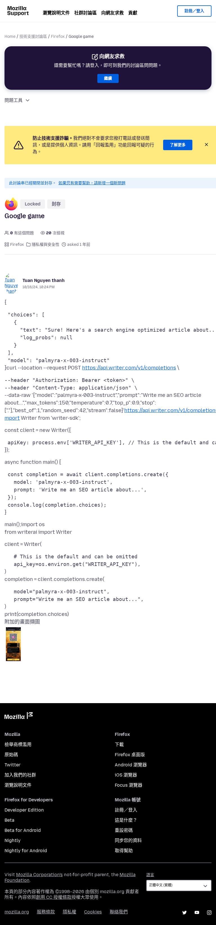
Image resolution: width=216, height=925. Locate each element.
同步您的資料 (128, 840)
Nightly (12, 840)
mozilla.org (16, 912)
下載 (119, 744)
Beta (9, 820)
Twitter (12, 764)
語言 (150, 874)
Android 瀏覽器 (131, 764)
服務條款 (46, 912)
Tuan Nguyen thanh (43, 280)
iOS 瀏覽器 (126, 775)
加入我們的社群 (20, 775)
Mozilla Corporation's (39, 874)
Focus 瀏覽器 (128, 785)
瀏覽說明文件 (56, 13)
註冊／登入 (194, 10)
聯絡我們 (119, 912)
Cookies (93, 912)
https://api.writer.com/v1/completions (129, 368)
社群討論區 (85, 13)
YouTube (197, 912)
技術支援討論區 (33, 36)
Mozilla (18, 716)
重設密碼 (124, 830)
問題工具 (13, 100)
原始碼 (11, 754)
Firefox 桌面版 (130, 754)
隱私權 (69, 912)
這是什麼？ (126, 820)
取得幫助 (124, 850)
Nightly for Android (25, 850)
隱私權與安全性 (45, 244)
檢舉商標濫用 (18, 744)
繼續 (108, 78)
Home (9, 36)
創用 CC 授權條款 (53, 897)
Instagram (209, 912)
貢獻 (132, 13)
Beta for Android (22, 830)
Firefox (58, 36)
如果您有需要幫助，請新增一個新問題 (91, 183)
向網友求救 (112, 13)
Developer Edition (24, 810)
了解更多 (178, 145)
